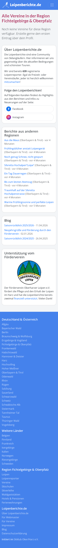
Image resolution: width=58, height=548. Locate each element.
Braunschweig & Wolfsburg (17, 336)
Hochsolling (8, 364)
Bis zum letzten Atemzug (18, 182)
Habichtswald (9, 352)
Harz (4, 360)
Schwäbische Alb (11, 404)
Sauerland (7, 392)
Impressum (8, 525)
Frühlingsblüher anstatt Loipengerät (24, 148)
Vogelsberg (8, 424)
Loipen (5, 474)
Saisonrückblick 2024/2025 (19, 238)
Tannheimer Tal (10, 412)
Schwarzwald (9, 396)
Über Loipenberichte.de (15, 513)
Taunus (6, 416)
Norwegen (7, 455)
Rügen (5, 384)
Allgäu (5, 324)
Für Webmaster (10, 517)
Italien (5, 451)
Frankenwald (9, 348)
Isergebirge (8, 447)
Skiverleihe (8, 490)
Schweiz (6, 400)
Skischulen (8, 486)
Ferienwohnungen (12, 502)
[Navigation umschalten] (52, 5)
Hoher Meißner (10, 368)
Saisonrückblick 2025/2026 (19, 225)
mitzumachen (12, 82)
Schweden (7, 463)
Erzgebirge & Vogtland (14, 340)
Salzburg (7, 388)
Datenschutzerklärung (14, 533)
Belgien (6, 435)
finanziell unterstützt (25, 298)
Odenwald (7, 376)
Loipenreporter (10, 478)
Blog (7, 220)
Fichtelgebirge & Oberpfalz (17, 344)
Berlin (5, 332)
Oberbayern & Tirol (12, 372)
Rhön (5, 380)
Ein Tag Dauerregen (15, 173)
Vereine (6, 482)
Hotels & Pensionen (13, 498)
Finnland (6, 439)
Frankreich (8, 443)
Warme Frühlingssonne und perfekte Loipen (29, 202)
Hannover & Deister (13, 356)
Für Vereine (8, 521)
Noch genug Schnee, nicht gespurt (23, 156)
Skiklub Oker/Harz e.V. (26, 539)
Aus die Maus (11, 140)
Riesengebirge (10, 459)
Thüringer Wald (10, 420)
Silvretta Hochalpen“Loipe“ (19, 165)
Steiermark (8, 408)
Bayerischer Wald (11, 328)
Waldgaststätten (11, 494)
